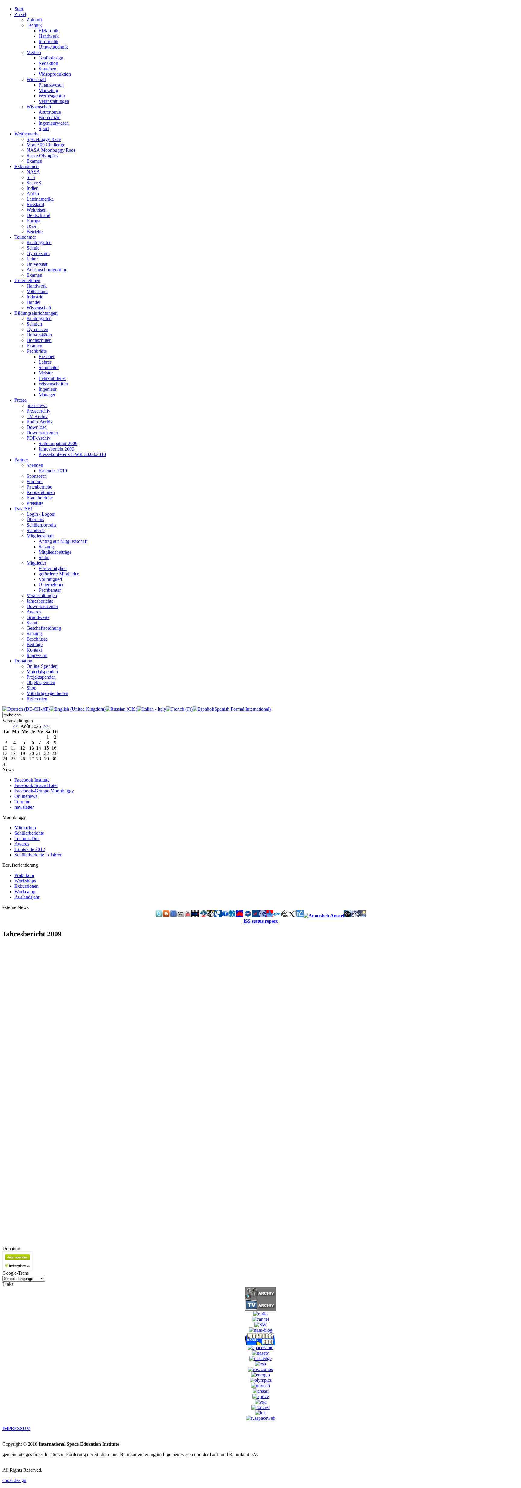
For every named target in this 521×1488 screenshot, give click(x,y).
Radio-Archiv (40, 421)
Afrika (33, 193)
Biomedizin (50, 117)
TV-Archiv (37, 416)
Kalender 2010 (53, 470)
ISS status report (260, 921)
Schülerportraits (41, 524)
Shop (31, 687)
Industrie (35, 296)
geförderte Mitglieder (59, 573)
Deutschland (38, 215)
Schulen (34, 324)
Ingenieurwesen (54, 123)
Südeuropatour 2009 (58, 443)
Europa (33, 220)
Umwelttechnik (53, 46)
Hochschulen (39, 340)
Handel (33, 302)
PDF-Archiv (38, 438)
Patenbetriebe (39, 486)
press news (37, 405)
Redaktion (48, 63)
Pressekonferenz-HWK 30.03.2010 (72, 454)
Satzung (46, 546)
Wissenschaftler (53, 383)
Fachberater (50, 590)
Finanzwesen (51, 85)
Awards (34, 611)
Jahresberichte (40, 601)
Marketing (48, 90)
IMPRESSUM (16, 1428)
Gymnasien (37, 329)
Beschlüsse (37, 639)
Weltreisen (36, 209)
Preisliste (35, 503)
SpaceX (34, 182)
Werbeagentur (52, 95)
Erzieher (47, 356)
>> (45, 726)
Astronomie (50, 112)
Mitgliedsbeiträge (55, 552)
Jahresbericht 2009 (56, 448)
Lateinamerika (40, 199)
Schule (33, 247)
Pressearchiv (38, 410)
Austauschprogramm (46, 269)
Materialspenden (42, 671)
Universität (37, 264)
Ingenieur (48, 389)
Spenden (35, 465)
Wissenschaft (39, 106)
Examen (34, 161)
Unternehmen (52, 584)
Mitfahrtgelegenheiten (47, 693)
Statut (44, 557)
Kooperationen (41, 492)
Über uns (35, 519)
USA (31, 226)
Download (37, 427)
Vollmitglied (50, 579)
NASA (33, 171)
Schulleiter (49, 367)
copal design (14, 1480)
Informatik (48, 41)
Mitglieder (36, 563)
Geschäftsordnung (44, 628)
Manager (47, 394)
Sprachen (47, 68)
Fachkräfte (37, 351)
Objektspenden (41, 682)
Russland (35, 204)
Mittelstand (37, 291)
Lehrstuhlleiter (52, 378)
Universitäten (39, 334)
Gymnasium (38, 253)
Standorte (36, 530)
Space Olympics (42, 155)
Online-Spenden (42, 666)
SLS (31, 177)
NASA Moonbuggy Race (51, 150)
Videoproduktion (55, 74)
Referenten (37, 698)
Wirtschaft (36, 79)
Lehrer (45, 362)
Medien (34, 52)
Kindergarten (39, 242)
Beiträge (35, 644)
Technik (34, 25)
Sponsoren (37, 476)
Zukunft (34, 19)
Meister (46, 372)
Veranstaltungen (54, 101)
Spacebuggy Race (44, 139)
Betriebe (35, 231)
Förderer (35, 481)
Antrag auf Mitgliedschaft (63, 541)
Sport (44, 128)
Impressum (37, 655)
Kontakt (34, 649)
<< (16, 726)
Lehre (32, 258)
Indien (33, 188)
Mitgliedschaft (40, 535)
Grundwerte (38, 617)
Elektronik (48, 30)
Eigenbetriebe (40, 497)
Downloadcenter (42, 432)
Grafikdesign (51, 57)
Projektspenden (41, 677)
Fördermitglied (53, 568)
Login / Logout (41, 514)
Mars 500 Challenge (46, 144)
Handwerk (49, 36)
